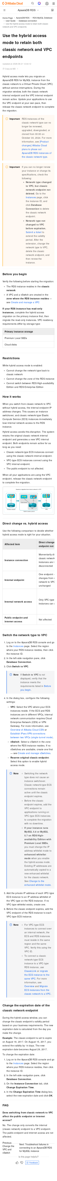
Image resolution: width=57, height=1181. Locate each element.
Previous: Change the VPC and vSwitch (8, 1147)
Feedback (33, 1162)
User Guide (11, 20)
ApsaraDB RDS (22, 17)
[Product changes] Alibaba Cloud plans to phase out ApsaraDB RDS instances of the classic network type (36, 149)
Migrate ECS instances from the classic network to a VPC (37, 990)
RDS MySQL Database (42, 17)
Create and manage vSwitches (34, 753)
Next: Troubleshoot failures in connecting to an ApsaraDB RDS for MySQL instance (35, 1148)
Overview (29, 986)
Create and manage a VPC (25, 302)
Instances (31, 197)
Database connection (28, 20)
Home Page (8, 17)
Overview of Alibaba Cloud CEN (27, 729)
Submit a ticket (33, 232)
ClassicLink (30, 971)
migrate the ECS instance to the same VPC (36, 974)
